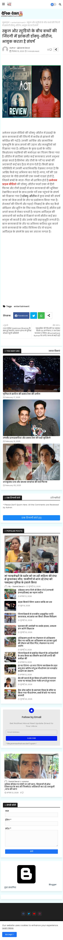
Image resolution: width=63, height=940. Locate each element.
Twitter (33, 315)
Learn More (7, 928)
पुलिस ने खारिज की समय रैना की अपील (21, 394)
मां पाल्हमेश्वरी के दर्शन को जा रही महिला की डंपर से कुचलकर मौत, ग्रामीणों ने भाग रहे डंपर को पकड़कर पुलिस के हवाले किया (30, 579)
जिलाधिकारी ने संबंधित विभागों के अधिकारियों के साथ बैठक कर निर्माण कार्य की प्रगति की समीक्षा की (38, 656)
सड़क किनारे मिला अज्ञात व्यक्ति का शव (35, 602)
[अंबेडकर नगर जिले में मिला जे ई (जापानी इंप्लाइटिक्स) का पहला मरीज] (10, 594)
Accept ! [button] (9, 934)
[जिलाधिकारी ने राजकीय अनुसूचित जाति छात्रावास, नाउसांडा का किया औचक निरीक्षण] (10, 618)
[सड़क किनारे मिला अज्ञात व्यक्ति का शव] (10, 606)
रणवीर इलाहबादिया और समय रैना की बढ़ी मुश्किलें (27, 438)
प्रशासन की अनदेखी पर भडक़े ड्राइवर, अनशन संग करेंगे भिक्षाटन (37, 627)
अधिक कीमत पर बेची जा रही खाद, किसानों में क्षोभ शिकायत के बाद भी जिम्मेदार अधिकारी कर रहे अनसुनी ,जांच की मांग (29, 786)
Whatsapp (41, 315)
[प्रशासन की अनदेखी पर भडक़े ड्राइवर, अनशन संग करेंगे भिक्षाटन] (10, 630)
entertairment (18, 22)
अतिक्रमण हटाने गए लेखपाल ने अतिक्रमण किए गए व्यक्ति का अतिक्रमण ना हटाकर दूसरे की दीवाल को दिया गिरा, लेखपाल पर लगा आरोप (37, 642)
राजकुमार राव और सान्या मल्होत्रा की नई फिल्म (25, 482)
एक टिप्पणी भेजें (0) (32, 517)
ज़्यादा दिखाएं (54, 351)
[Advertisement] (31, 271)
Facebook (23, 315)
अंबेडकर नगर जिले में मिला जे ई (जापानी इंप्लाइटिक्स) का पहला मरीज (35, 591)
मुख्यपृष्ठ (6, 22)
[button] (60, 4)
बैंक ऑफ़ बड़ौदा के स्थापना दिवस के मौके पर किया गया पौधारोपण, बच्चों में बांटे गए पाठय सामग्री (37, 693)
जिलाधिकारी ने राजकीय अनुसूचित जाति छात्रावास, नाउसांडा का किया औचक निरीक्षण (37, 615)
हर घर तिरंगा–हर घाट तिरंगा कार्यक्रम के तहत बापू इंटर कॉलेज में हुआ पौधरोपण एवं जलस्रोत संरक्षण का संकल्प (37, 668)
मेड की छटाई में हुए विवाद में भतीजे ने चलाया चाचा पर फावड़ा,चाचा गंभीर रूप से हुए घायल (37, 679)
